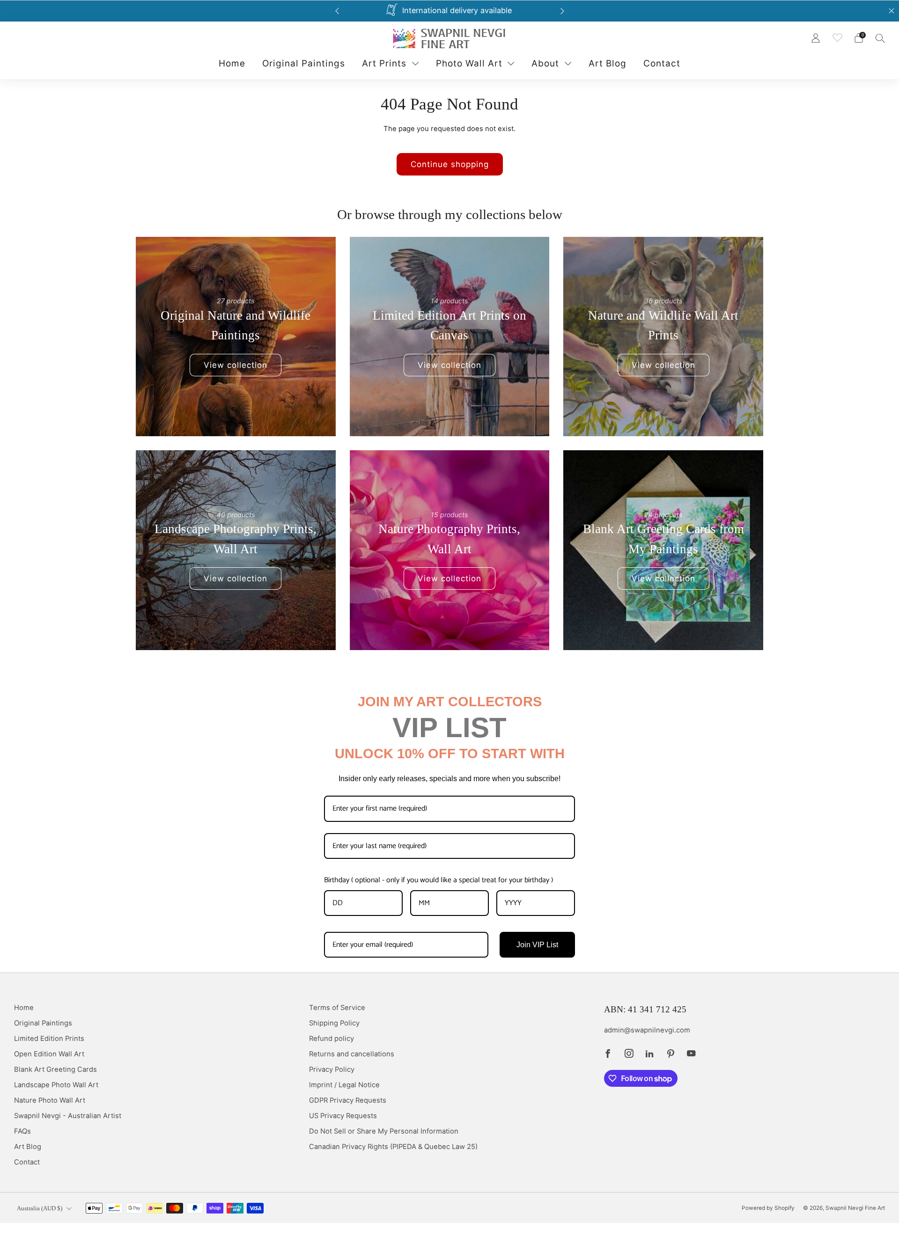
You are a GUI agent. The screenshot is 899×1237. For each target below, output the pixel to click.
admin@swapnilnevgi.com (647, 1030)
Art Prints (384, 63)
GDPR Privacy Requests (347, 1100)
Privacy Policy (331, 1069)
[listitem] (449, 11)
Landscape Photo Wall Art (56, 1085)
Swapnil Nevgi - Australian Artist (67, 1116)
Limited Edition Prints (49, 1038)
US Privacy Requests (343, 1116)
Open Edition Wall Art (49, 1054)
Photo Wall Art (469, 63)
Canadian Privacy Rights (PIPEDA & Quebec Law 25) (393, 1146)
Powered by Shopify (768, 1208)
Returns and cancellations (351, 1054)
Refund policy (331, 1038)
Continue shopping (450, 164)
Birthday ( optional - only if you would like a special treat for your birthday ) (438, 880)
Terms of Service (337, 1007)
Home (232, 63)
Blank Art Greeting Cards (55, 1069)
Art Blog (607, 63)
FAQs (22, 1131)
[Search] (880, 38)
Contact (661, 63)
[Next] (562, 11)
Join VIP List (537, 945)
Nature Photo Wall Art (49, 1100)
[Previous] (337, 11)
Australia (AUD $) (39, 1208)
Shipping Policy (334, 1023)
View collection (235, 365)
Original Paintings (303, 63)
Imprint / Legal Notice (344, 1085)
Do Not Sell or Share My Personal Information (383, 1131)
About (545, 63)
